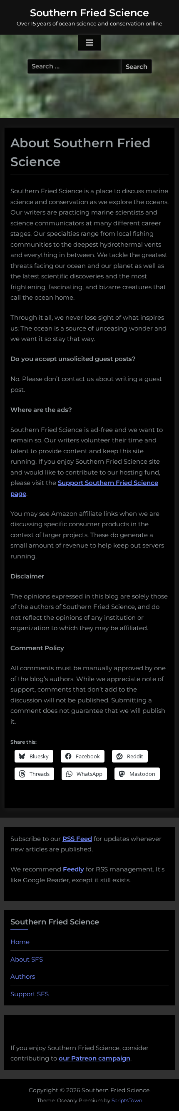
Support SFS (29, 994)
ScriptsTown (127, 1100)
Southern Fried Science (89, 13)
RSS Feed (77, 839)
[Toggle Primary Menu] (89, 43)
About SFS (26, 959)
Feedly (73, 869)
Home (20, 942)
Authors (22, 976)
